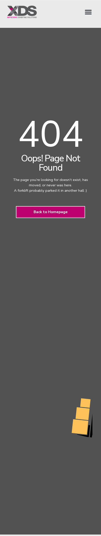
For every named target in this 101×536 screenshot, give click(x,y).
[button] (88, 11)
